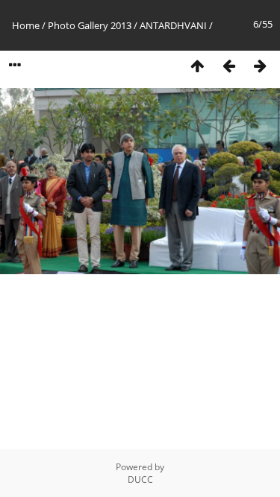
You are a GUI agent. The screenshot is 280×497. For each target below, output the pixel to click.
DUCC (140, 479)
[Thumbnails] (197, 65)
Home (26, 25)
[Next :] (260, 65)
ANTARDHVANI (173, 25)
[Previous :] (228, 65)
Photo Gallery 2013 (89, 25)
